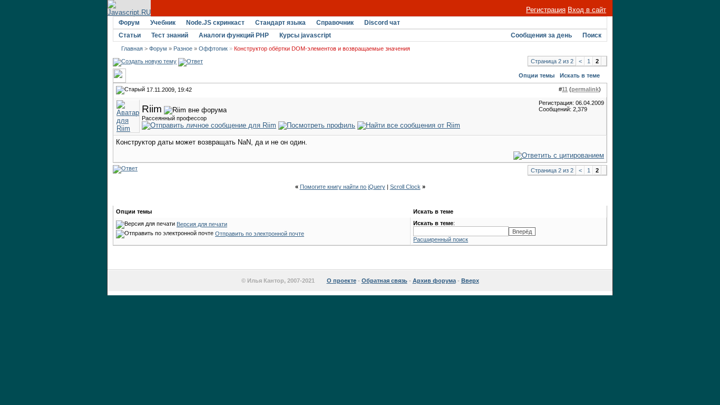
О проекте (341, 280)
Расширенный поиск (440, 239)
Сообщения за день (541, 35)
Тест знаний (169, 35)
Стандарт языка (280, 22)
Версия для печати (202, 224)
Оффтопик (213, 48)
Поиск (591, 35)
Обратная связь (384, 280)
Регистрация (546, 10)
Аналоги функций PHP (234, 35)
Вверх (470, 280)
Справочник (335, 22)
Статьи (130, 35)
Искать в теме (580, 75)
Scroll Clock (405, 187)
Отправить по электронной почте (259, 233)
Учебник (163, 22)
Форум (129, 22)
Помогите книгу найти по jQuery (342, 187)
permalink (585, 89)
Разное (182, 48)
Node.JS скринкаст (215, 22)
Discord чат (382, 22)
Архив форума (434, 280)
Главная (132, 48)
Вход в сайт (587, 10)
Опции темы (536, 75)
